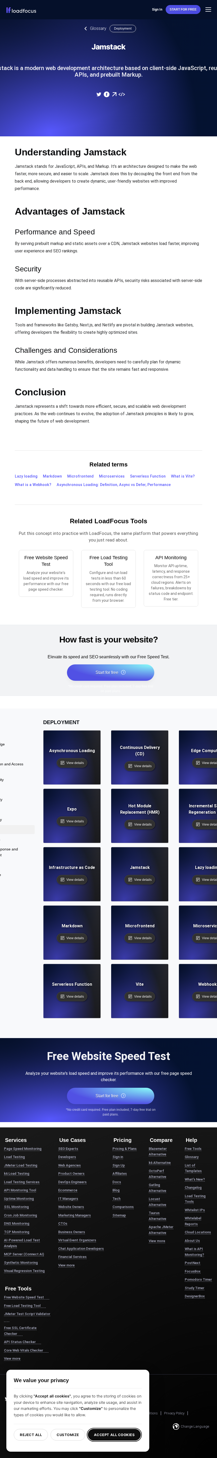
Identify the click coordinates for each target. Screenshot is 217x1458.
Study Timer (194, 1288)
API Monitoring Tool (20, 1190)
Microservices (112, 476)
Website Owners (71, 1207)
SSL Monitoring (16, 1207)
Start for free (183, 9)
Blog (116, 1190)
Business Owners (71, 1232)
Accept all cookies (114, 1435)
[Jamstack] (98, 94)
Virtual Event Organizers (77, 1240)
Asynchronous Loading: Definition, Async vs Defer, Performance (114, 485)
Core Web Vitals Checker (23, 1350)
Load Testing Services (21, 1182)
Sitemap (119, 1215)
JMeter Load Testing (20, 1165)
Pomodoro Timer (198, 1279)
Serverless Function (148, 476)
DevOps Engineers (72, 1182)
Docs (116, 1182)
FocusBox (193, 1271)
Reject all (31, 1435)
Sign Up (118, 1165)
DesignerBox (195, 1296)
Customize (68, 1435)
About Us (192, 1241)
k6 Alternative (160, 1163)
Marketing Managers (74, 1215)
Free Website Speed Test (24, 1297)
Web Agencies (69, 1165)
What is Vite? (183, 476)
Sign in (117, 1157)
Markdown (52, 476)
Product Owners (71, 1173)
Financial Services (72, 1257)
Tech (116, 1199)
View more (12, 1358)
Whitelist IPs (195, 1210)
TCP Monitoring (16, 1232)
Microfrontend (80, 476)
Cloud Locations (198, 1232)
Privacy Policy (174, 1413)
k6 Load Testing (16, 1173)
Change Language (195, 1426)
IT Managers (68, 1199)
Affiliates (119, 1173)
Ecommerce (67, 1190)
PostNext (192, 1263)
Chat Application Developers (81, 1249)
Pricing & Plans (124, 1149)
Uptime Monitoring (19, 1199)
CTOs (62, 1223)
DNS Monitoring (16, 1223)
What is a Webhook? (33, 485)
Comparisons (123, 1207)
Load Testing (14, 1157)
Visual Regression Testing (24, 1271)
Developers (67, 1157)
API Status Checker (20, 1342)
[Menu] (208, 9)
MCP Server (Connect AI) (24, 1254)
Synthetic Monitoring (21, 1263)
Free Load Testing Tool (22, 1306)
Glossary (98, 28)
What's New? (195, 1179)
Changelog (193, 1187)
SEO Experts (68, 1149)
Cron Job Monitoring (20, 1215)
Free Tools (193, 1149)
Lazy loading (26, 476)
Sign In (157, 9)
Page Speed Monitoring (23, 1149)
